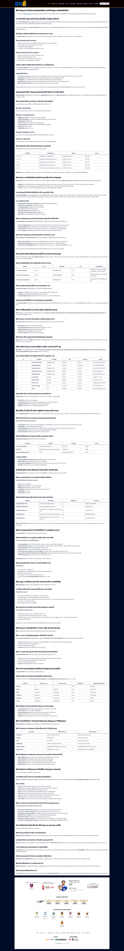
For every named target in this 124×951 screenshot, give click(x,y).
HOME (48, 3)
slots (67, 3)
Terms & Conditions (85, 933)
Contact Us (57, 933)
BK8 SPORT (62, 3)
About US (42, 933)
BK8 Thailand (27, 14)
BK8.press (59, 943)
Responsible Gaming (65, 933)
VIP (46, 933)
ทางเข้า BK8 (72, 3)
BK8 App (85, 3)
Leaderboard (50, 933)
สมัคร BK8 (79, 3)
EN (107, 3)
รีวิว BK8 (96, 3)
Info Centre (77, 933)
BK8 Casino (54, 3)
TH (103, 3)
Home (37, 933)
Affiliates (72, 933)
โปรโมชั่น (91, 3)
